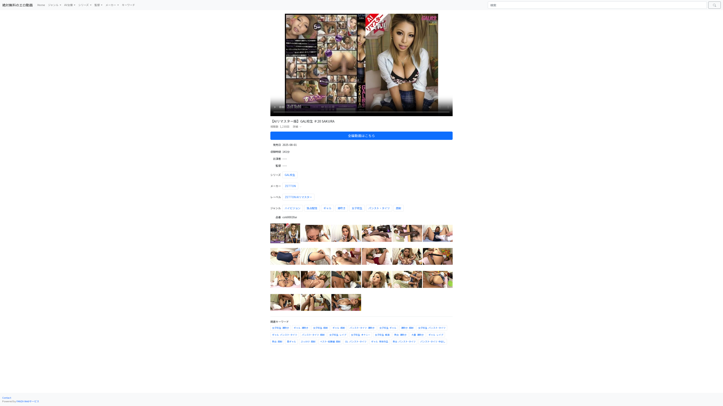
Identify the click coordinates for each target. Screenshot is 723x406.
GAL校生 (290, 175)
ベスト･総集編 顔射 (330, 341)
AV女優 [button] (68, 5)
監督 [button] (97, 5)
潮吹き (341, 208)
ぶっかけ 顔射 (308, 341)
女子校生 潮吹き (280, 327)
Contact (6, 397)
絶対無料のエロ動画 (17, 5)
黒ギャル (291, 341)
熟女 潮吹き (400, 334)
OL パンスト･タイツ (355, 341)
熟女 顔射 (277, 341)
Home (41, 5)
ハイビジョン (292, 208)
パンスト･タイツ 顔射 (313, 334)
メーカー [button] (111, 5)
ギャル (327, 208)
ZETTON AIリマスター (298, 197)
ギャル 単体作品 (379, 341)
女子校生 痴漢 (382, 334)
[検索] (714, 5)
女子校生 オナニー (360, 334)
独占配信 (312, 208)
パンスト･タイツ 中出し (432, 341)
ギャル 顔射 (339, 327)
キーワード (128, 5)
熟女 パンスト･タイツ (404, 341)
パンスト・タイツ (379, 208)
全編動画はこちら (361, 135)
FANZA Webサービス (28, 401)
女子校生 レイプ (337, 334)
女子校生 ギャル (387, 327)
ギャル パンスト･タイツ (284, 334)
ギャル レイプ (436, 334)
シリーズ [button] (83, 5)
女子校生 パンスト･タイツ (431, 327)
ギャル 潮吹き (301, 327)
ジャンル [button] (53, 5)
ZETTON (290, 186)
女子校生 (357, 208)
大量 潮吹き (417, 334)
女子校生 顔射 (320, 327)
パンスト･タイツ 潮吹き (362, 327)
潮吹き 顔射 (407, 327)
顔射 (398, 208)
